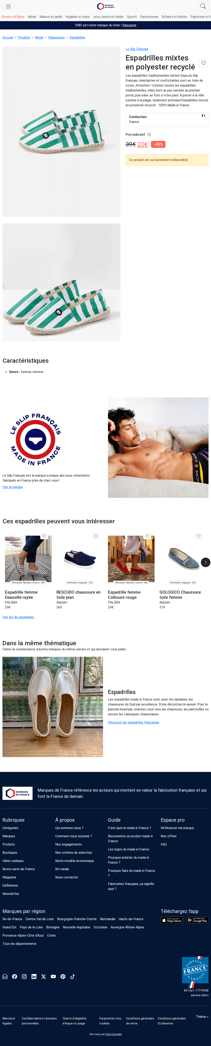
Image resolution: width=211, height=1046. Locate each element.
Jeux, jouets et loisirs (108, 17)
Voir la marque (12, 487)
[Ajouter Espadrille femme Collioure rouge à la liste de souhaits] (147, 536)
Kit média (62, 869)
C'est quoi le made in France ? (129, 828)
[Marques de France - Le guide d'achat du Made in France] (106, 6)
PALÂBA (11, 602)
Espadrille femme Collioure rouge (124, 595)
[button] (206, 562)
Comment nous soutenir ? (73, 836)
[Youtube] (53, 977)
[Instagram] (24, 977)
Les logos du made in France (128, 849)
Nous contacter (66, 877)
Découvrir (129, 25)
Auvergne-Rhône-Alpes (127, 927)
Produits (24, 37)
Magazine (9, 877)
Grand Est (9, 927)
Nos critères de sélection (73, 853)
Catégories (10, 828)
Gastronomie (149, 17)
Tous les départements (19, 944)
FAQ (164, 844)
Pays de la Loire (31, 927)
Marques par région (23, 911)
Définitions (10, 885)
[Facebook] (14, 977)
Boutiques (9, 853)
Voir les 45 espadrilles (18, 617)
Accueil (7, 37)
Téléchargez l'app (179, 911)
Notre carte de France (18, 869)
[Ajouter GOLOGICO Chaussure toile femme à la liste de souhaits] (199, 536)
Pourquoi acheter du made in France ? (128, 860)
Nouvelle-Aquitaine (76, 927)
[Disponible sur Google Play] (197, 920)
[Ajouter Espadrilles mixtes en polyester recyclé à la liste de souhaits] (204, 63)
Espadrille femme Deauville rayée (21, 595)
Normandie (107, 919)
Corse (51, 935)
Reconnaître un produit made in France (130, 838)
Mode (32, 17)
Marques (8, 836)
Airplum (61, 602)
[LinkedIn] (34, 977)
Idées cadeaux (13, 861)
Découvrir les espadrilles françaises (133, 722)
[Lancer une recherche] (203, 6)
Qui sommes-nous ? (69, 828)
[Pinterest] (63, 977)
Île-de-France (12, 919)
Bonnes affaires (13, 17)
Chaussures (56, 37)
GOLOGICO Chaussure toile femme (180, 595)
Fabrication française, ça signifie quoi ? (131, 886)
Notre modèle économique (74, 861)
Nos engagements (68, 844)
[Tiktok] (72, 977)
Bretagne (53, 927)
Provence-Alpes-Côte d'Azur (23, 935)
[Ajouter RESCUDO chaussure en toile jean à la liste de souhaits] (96, 536)
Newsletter (10, 894)
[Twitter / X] (43, 977)
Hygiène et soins (78, 17)
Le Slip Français (136, 49)
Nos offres (169, 836)
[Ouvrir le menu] (8, 6)
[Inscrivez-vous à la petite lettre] (4, 977)
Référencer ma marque (177, 828)
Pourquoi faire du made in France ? (131, 873)
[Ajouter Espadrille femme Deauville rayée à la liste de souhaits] (44, 536)
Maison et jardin (51, 17)
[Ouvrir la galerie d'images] (61, 132)
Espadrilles (77, 37)
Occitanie (100, 927)
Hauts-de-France (131, 919)
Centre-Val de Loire (40, 919)
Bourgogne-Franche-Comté (77, 919)
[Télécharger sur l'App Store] (172, 920)
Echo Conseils (114, 1034)
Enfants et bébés (174, 17)
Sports (132, 17)
